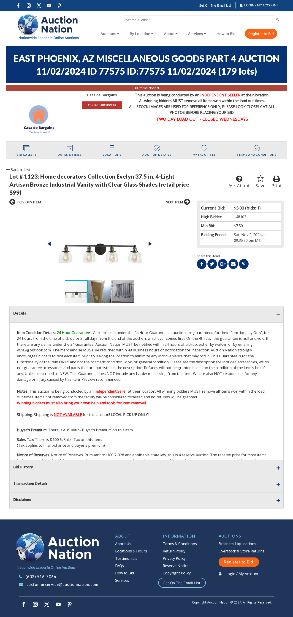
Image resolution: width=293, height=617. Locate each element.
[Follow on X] (39, 5)
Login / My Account (261, 5)
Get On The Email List (215, 5)
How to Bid (226, 33)
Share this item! (208, 256)
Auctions (108, 33)
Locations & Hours (131, 551)
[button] (100, 244)
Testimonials (126, 558)
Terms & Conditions (180, 543)
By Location (140, 33)
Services (195, 33)
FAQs (119, 565)
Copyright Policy (177, 573)
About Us (123, 543)
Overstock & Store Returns (241, 551)
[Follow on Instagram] (28, 5)
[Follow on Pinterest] (59, 5)
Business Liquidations (237, 543)
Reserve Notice (176, 565)
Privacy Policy (174, 558)
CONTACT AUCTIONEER (102, 105)
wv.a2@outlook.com (34, 350)
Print (276, 185)
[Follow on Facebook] (18, 5)
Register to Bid (261, 33)
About (169, 33)
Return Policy (174, 551)
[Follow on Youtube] (49, 5)
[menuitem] (109, 33)
